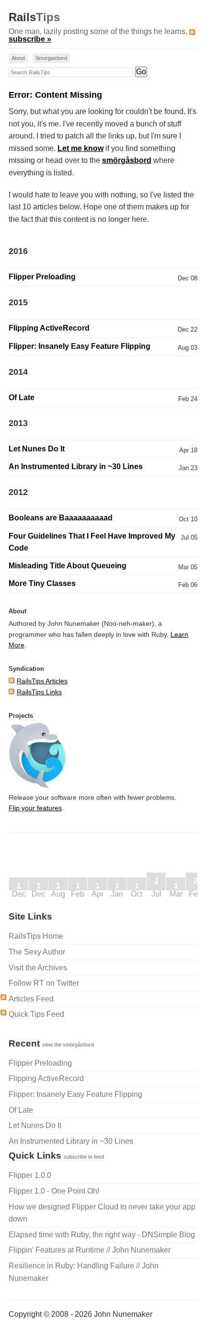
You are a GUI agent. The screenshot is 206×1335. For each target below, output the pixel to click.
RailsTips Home (36, 936)
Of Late (21, 397)
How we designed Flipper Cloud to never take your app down (102, 1213)
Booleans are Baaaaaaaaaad (61, 518)
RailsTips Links (39, 692)
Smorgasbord (51, 58)
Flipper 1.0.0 (30, 1175)
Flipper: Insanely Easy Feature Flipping (79, 346)
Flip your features (35, 808)
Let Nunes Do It (37, 449)
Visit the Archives (38, 968)
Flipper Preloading (42, 277)
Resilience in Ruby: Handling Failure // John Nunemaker (84, 1272)
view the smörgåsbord (68, 1044)
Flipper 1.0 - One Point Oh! (54, 1191)
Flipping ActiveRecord (49, 328)
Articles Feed (31, 999)
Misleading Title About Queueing (67, 566)
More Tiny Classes (42, 583)
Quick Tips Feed (36, 1014)
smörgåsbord (126, 160)
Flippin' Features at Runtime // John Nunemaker (90, 1250)
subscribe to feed (84, 1157)
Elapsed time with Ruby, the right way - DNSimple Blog (102, 1235)
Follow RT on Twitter (44, 983)
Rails (34, 17)
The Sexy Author (37, 952)
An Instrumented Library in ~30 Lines (76, 466)
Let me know (80, 148)
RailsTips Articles (42, 681)
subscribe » (30, 39)
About (18, 58)
